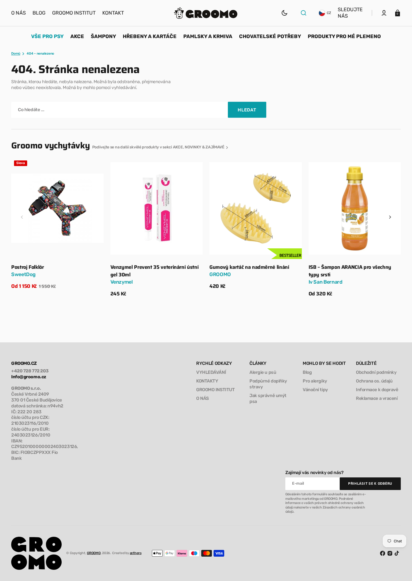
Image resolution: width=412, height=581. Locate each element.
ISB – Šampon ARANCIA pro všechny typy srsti (350, 271)
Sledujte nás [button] (350, 12)
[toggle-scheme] (284, 13)
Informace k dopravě (377, 389)
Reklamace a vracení (377, 398)
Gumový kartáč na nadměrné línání (249, 267)
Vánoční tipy (315, 389)
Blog (307, 372)
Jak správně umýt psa (267, 398)
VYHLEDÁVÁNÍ (211, 372)
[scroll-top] (400, 569)
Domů (15, 53)
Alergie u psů (262, 372)
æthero (136, 553)
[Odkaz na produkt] (57, 224)
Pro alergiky (315, 381)
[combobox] (138, 110)
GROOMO (94, 553)
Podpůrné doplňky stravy (268, 383)
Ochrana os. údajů (374, 381)
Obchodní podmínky (376, 372)
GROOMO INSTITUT (215, 389)
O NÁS (202, 398)
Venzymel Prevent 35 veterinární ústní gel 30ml (154, 271)
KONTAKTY (207, 381)
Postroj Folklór (27, 267)
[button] (303, 13)
